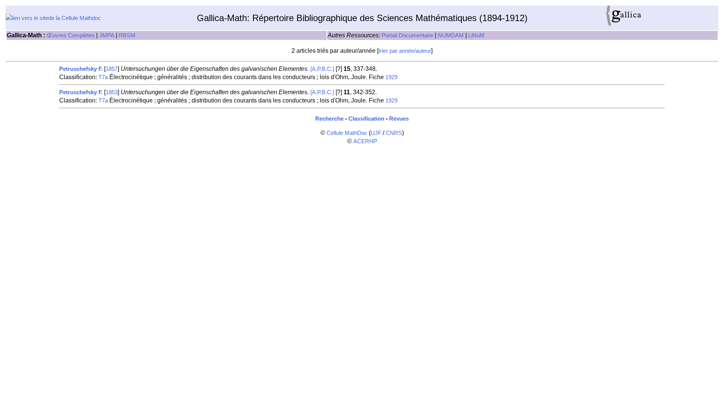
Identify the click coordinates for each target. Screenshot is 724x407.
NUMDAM (451, 35)
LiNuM (476, 35)
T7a (103, 77)
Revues (399, 119)
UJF (376, 133)
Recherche (329, 119)
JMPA (106, 35)
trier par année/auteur (405, 51)
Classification (366, 119)
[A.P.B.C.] (322, 69)
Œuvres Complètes (71, 35)
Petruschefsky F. (81, 69)
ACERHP (365, 141)
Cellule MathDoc (347, 133)
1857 (112, 69)
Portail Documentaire (407, 35)
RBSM (127, 35)
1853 (112, 92)
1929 (391, 77)
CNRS (394, 133)
